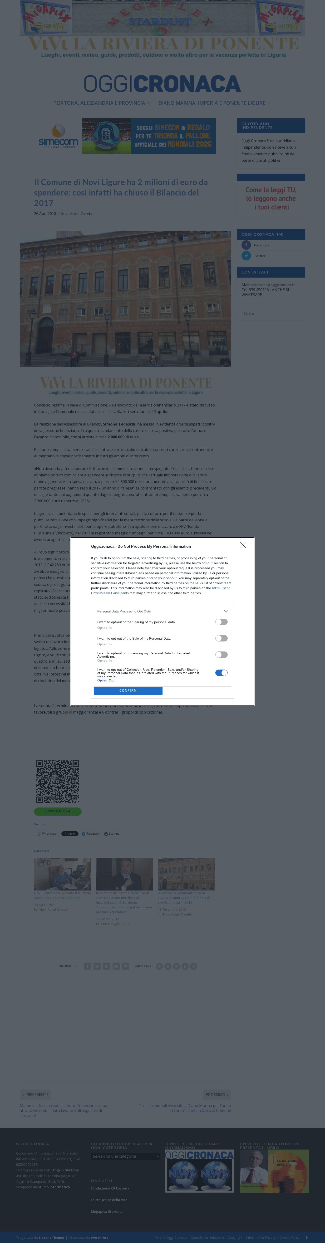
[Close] (244, 546)
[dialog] (162, 622)
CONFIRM (128, 690)
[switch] (221, 622)
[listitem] (162, 611)
